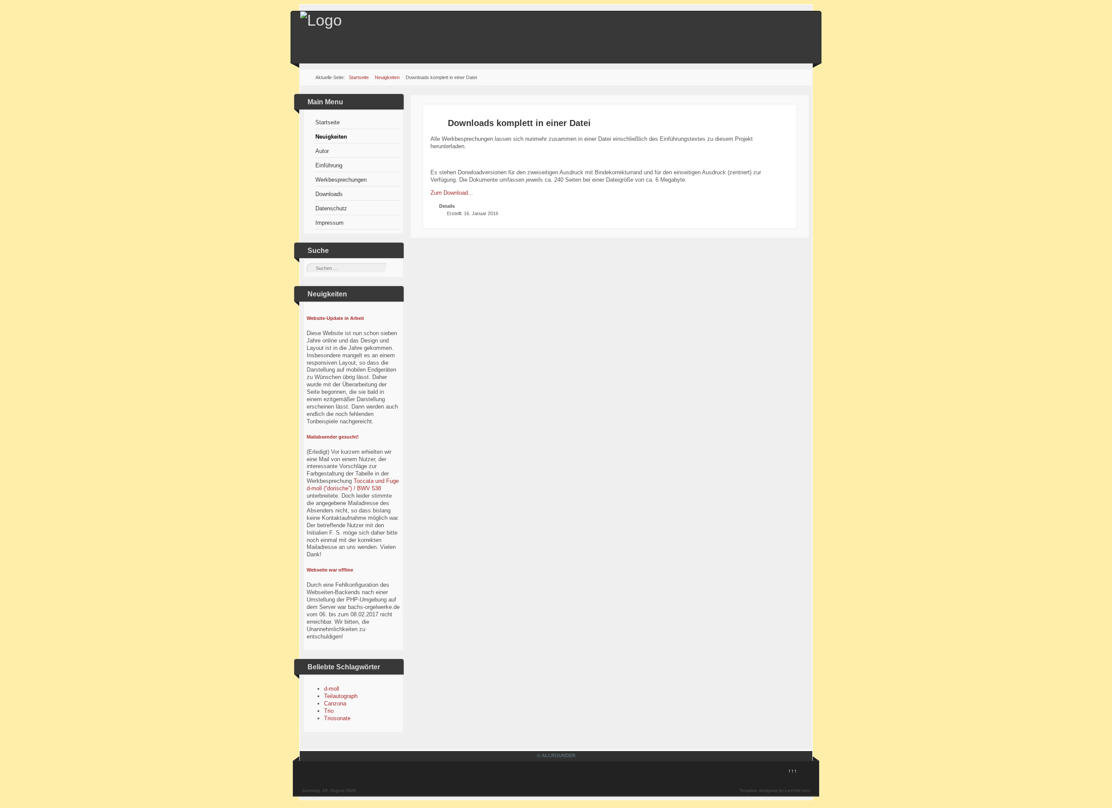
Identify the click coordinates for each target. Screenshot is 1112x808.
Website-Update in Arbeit (335, 318)
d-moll (331, 688)
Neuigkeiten (331, 136)
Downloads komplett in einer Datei (519, 123)
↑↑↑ (792, 771)
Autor (322, 151)
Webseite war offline (330, 569)
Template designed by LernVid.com (774, 790)
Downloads (329, 194)
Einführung (328, 165)
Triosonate (337, 718)
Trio (329, 711)
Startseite (327, 122)
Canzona (335, 703)
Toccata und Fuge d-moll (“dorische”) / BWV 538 (353, 485)
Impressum (329, 222)
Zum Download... (451, 193)
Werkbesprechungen (341, 179)
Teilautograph (340, 696)
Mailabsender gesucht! (333, 436)
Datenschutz (331, 208)
